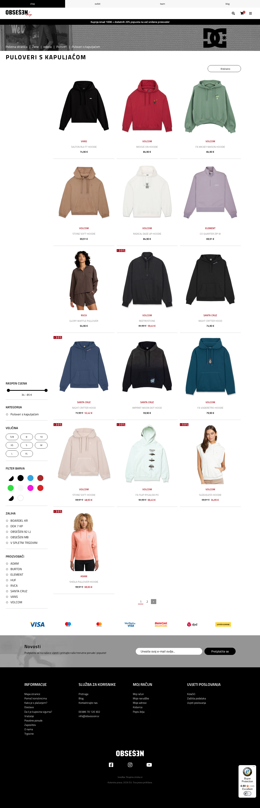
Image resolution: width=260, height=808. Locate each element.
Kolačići (191, 694)
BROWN (40, 478)
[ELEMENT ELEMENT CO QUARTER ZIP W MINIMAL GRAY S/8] (210, 192)
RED (40, 488)
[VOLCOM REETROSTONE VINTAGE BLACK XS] (147, 279)
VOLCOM (16, 602)
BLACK (21, 478)
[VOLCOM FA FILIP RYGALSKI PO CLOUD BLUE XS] (147, 453)
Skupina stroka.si (134, 777)
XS (12, 445)
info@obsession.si (89, 716)
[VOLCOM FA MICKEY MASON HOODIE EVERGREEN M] (210, 105)
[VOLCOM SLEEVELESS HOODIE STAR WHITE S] (210, 453)
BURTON (16, 569)
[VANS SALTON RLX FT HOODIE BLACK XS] (83, 105)
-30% (121, 250)
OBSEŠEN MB (19, 537)
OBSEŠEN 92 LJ (20, 531)
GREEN (11, 488)
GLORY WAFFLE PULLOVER (83, 320)
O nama (28, 729)
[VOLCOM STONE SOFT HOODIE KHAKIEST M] (83, 453)
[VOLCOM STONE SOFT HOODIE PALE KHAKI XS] (83, 192)
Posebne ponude (33, 720)
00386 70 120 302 (89, 712)
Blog (81, 698)
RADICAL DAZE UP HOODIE (147, 233)
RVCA (14, 585)
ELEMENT (16, 574)
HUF (13, 580)
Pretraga (83, 694)
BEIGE (11, 478)
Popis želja (138, 712)
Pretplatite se (220, 651)
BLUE (30, 478)
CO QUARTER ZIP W (210, 233)
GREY (21, 488)
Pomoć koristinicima (35, 698)
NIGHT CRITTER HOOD (210, 320)
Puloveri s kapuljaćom (24, 414)
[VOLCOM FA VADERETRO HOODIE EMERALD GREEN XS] (210, 366)
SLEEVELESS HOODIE (210, 494)
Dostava (29, 707)
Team (162, 4)
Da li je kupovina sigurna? (38, 712)
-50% (184, 424)
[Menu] (254, 767)
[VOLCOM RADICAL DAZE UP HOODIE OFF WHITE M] (147, 192)
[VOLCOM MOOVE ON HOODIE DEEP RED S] (147, 105)
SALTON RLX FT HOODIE (84, 146)
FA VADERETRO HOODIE (210, 407)
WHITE (21, 498)
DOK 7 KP (16, 526)
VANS (14, 596)
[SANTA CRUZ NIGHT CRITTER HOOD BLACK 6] (210, 279)
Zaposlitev (30, 725)
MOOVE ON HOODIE (147, 146)
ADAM (14, 563)
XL (26, 453)
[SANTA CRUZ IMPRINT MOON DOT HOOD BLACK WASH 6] (147, 366)
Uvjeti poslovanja (196, 703)
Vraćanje (29, 716)
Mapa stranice (32, 694)
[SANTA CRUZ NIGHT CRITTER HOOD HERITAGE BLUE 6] (83, 366)
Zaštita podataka (196, 698)
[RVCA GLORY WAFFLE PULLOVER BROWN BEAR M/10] (83, 279)
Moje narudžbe (141, 698)
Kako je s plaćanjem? (35, 703)
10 (41, 437)
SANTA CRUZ (18, 591)
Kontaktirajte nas (88, 703)
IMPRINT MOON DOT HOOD (147, 407)
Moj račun (138, 694)
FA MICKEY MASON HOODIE (210, 146)
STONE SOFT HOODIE (84, 233)
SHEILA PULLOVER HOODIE (83, 581)
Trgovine (29, 734)
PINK (30, 488)
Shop (32, 4)
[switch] (247, 793)
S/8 (12, 437)
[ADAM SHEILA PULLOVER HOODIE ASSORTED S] (83, 540)
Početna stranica (16, 46)
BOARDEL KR (19, 520)
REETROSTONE (147, 320)
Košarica (137, 707)
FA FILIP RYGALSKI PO (147, 494)
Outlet (97, 4)
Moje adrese (140, 703)
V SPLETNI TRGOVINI (23, 542)
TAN (11, 498)
